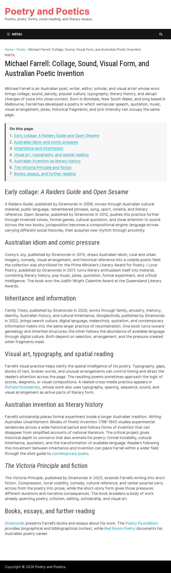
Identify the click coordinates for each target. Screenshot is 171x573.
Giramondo (15, 523)
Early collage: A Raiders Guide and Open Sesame (56, 135)
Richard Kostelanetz (22, 387)
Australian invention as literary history (47, 161)
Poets (21, 49)
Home (9, 49)
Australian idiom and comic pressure (46, 142)
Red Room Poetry (119, 528)
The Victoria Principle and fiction (43, 167)
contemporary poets (70, 453)
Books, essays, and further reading (45, 173)
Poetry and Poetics (47, 11)
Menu (17, 34)
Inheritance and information (38, 148)
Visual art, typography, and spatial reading (51, 155)
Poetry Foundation (141, 523)
